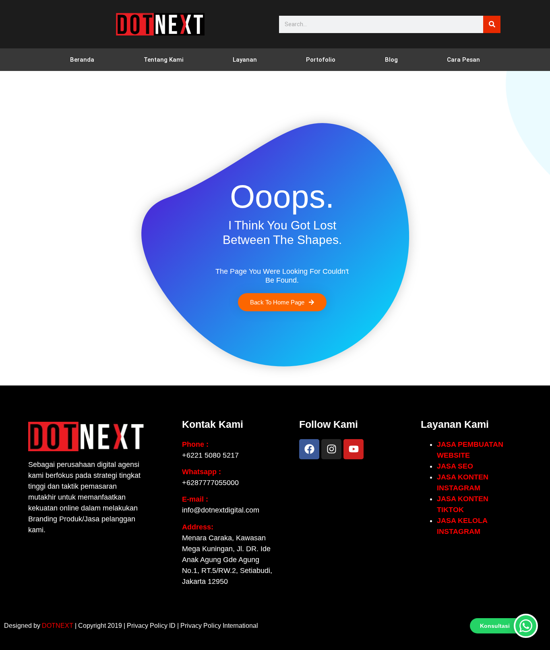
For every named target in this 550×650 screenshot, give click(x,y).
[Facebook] (309, 449)
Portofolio (320, 59)
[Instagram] (331, 449)
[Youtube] (353, 449)
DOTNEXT (57, 625)
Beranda (82, 59)
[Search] (491, 24)
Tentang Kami (164, 59)
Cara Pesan (463, 59)
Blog (391, 59)
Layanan (245, 59)
